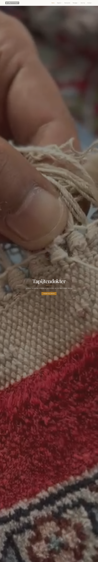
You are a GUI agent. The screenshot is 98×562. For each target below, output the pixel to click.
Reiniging (75, 3)
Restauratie (67, 3)
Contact (89, 3)
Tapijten (59, 3)
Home (53, 3)
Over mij (83, 3)
